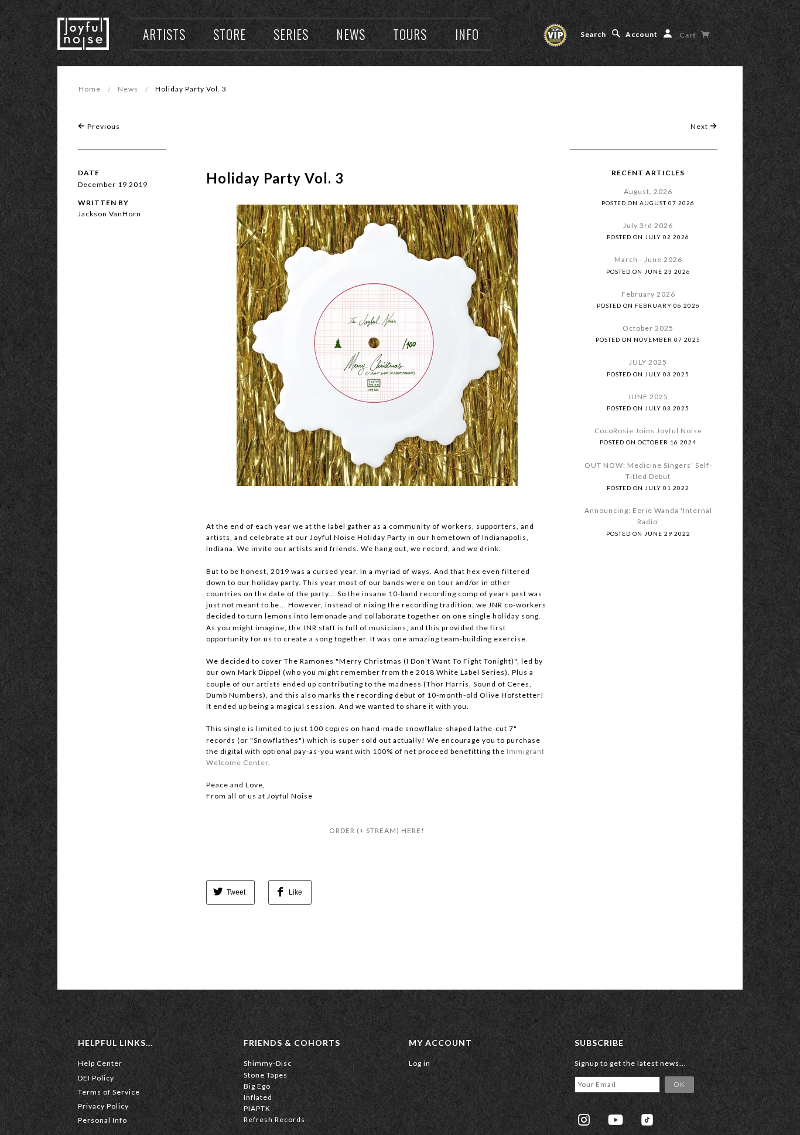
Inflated (258, 1097)
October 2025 (648, 328)
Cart (688, 34)
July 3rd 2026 (648, 225)
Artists (164, 34)
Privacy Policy (103, 1106)
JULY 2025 (648, 362)
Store (229, 34)
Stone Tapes (266, 1075)
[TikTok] (647, 1119)
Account (641, 34)
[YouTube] (615, 1119)
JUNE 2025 (648, 396)
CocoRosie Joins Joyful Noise (648, 430)
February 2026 (648, 294)
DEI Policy (96, 1077)
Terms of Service (109, 1092)
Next (700, 126)
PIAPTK (257, 1108)
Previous (103, 126)
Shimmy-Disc (268, 1063)
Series (291, 34)
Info (467, 34)
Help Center (100, 1063)
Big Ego (257, 1086)
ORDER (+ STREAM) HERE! (377, 830)
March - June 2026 (648, 259)
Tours (410, 34)
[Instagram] (584, 1119)
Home (89, 88)
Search (593, 34)
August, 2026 (648, 191)
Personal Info (102, 1120)
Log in (419, 1063)
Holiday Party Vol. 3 (275, 177)
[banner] (83, 34)
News (350, 34)
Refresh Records (274, 1119)
